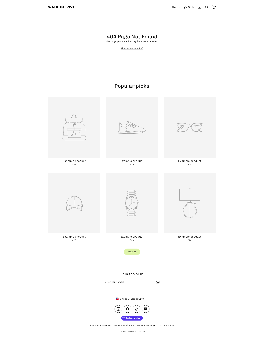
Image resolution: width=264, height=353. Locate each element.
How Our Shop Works (101, 325)
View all (132, 251)
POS (120, 331)
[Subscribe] (157, 282)
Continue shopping (132, 48)
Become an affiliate (124, 325)
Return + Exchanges (147, 325)
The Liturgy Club (183, 7)
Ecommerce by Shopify (136, 331)
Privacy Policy (167, 325)
